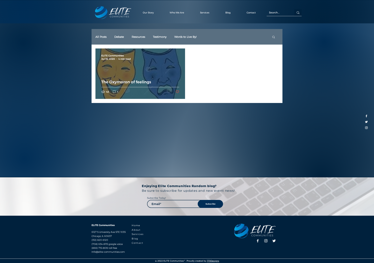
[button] (251, 12)
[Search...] (298, 12)
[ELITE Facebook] (258, 241)
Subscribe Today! (156, 198)
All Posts (101, 37)
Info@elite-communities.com (108, 251)
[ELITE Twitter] (366, 122)
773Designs (213, 260)
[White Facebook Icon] (366, 116)
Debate (119, 37)
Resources (138, 37)
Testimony (160, 37)
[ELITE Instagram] (366, 127)
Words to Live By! (185, 37)
